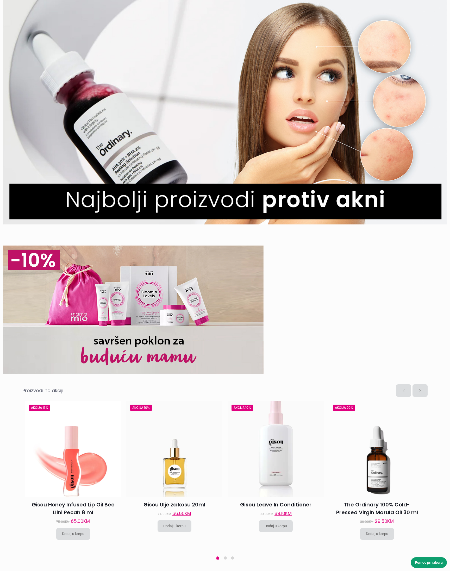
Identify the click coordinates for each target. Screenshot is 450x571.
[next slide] (420, 390)
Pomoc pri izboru (429, 562)
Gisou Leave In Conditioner (275, 504)
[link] (225, 112)
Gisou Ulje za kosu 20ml (174, 504)
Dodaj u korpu (73, 534)
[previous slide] (403, 390)
